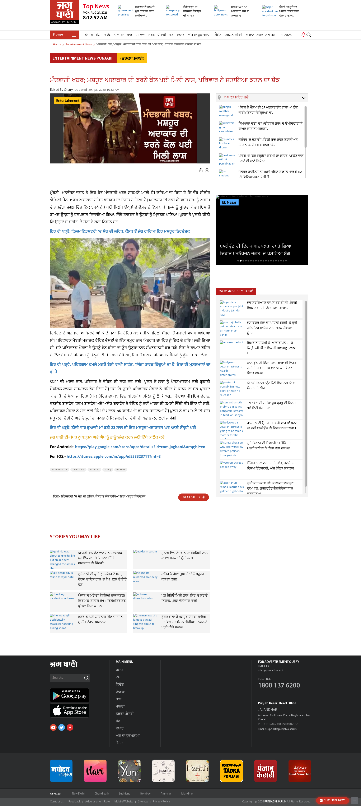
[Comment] (207, 170)
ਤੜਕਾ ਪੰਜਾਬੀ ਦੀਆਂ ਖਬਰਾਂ (236, 291)
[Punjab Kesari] (265, 771)
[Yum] (129, 771)
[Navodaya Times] (61, 771)
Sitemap (143, 801)
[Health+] (197, 771)
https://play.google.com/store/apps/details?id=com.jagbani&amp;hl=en (140, 447)
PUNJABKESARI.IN (275, 801)
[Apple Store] (79, 710)
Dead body (78, 469)
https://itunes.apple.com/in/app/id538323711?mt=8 (114, 457)
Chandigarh (102, 793)
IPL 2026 (285, 35)
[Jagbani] (69, 666)
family (107, 469)
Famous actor (59, 469)
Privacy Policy (161, 801)
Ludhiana (124, 793)
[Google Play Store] (79, 695)
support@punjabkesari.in (281, 729)
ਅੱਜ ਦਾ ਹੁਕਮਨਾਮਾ (200, 35)
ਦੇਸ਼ (98, 35)
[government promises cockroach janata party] (136, 23)
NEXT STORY (192, 497)
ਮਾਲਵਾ (140, 35)
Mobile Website (123, 801)
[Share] (201, 170)
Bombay (145, 793)
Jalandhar (187, 793)
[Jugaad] (163, 771)
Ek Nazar (229, 202)
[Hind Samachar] (300, 771)
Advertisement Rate (97, 801)
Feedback (74, 801)
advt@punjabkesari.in (271, 670)
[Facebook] (70, 727)
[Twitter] (61, 727)
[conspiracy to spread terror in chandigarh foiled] (184, 27)
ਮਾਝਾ (130, 35)
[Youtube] (53, 727)
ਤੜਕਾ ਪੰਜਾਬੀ (157, 35)
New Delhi (78, 793)
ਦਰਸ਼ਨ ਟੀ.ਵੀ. (234, 35)
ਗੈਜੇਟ (218, 35)
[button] (266, 98)
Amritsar (166, 793)
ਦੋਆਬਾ (119, 35)
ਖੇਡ (171, 35)
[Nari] (95, 771)
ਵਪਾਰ (181, 35)
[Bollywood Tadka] (231, 771)
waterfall (94, 469)
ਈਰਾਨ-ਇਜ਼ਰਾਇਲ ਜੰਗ (260, 35)
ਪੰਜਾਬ (89, 35)
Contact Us (57, 801)
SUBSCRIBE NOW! (334, 800)
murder (120, 469)
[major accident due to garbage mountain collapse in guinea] (280, 28)
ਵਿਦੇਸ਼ (107, 35)
